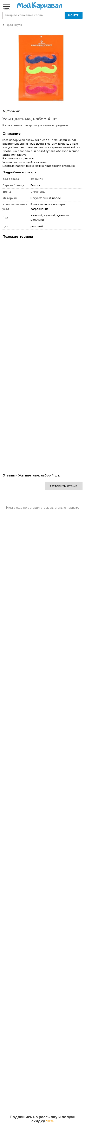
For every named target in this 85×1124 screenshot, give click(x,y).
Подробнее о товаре (19, 172)
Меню (6, 8)
